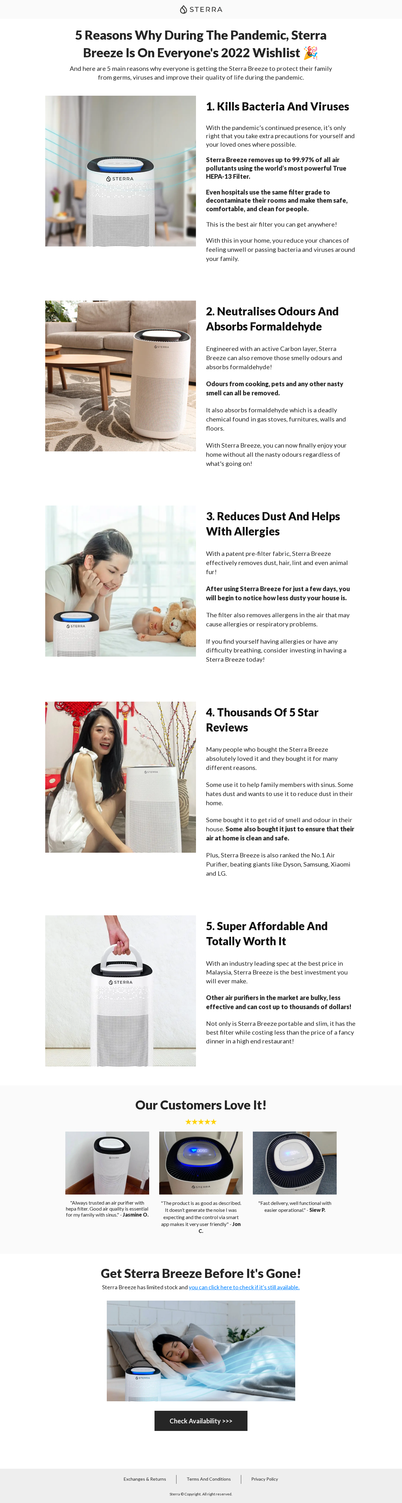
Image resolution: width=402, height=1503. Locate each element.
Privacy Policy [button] (264, 1479)
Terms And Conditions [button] (209, 1479)
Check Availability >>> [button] (201, 1421)
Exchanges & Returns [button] (145, 1479)
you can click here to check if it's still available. (244, 1287)
